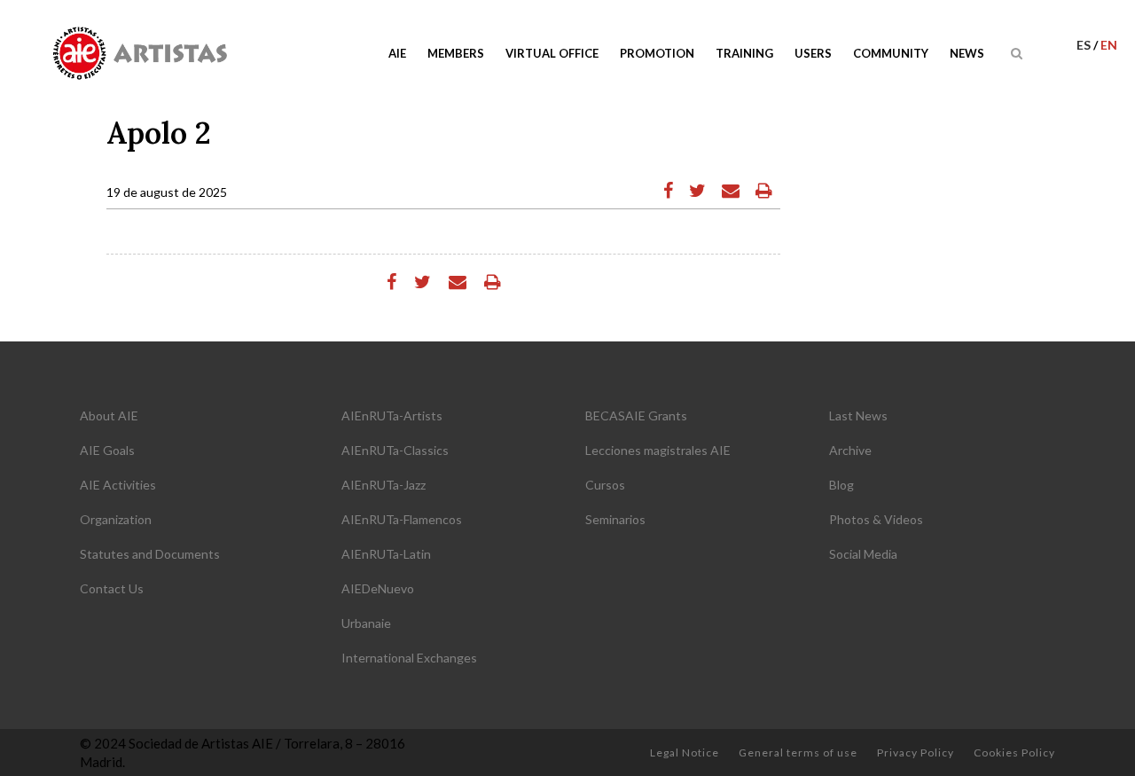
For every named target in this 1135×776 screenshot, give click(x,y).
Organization (116, 519)
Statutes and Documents (150, 553)
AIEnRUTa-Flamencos (401, 519)
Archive (850, 450)
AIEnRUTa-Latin (386, 553)
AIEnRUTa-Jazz (383, 484)
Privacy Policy (915, 752)
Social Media (863, 553)
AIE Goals (107, 450)
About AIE (109, 415)
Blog (841, 484)
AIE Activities (118, 484)
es (1084, 44)
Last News (858, 415)
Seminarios (615, 519)
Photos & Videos (876, 519)
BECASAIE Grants (636, 415)
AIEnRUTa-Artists (391, 415)
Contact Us (112, 588)
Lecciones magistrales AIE (658, 450)
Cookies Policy (1014, 752)
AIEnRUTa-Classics (395, 450)
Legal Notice (684, 752)
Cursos (605, 484)
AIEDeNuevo (377, 588)
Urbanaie (366, 623)
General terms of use (798, 752)
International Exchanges (409, 657)
